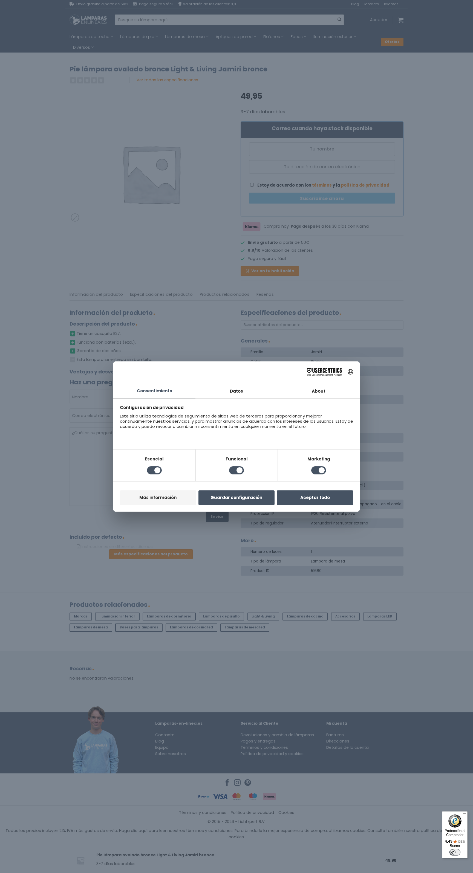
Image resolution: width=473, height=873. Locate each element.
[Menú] (464, 814)
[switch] (454, 852)
